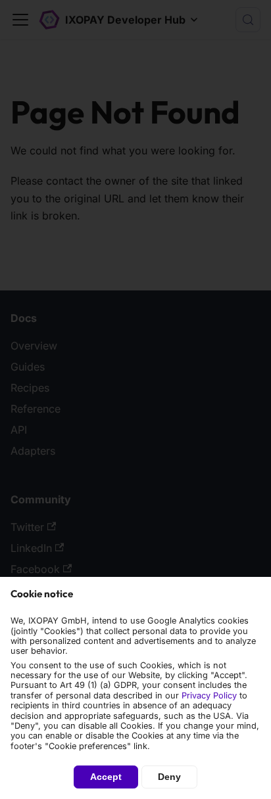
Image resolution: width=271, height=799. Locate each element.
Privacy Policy (209, 695)
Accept (106, 776)
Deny (169, 776)
